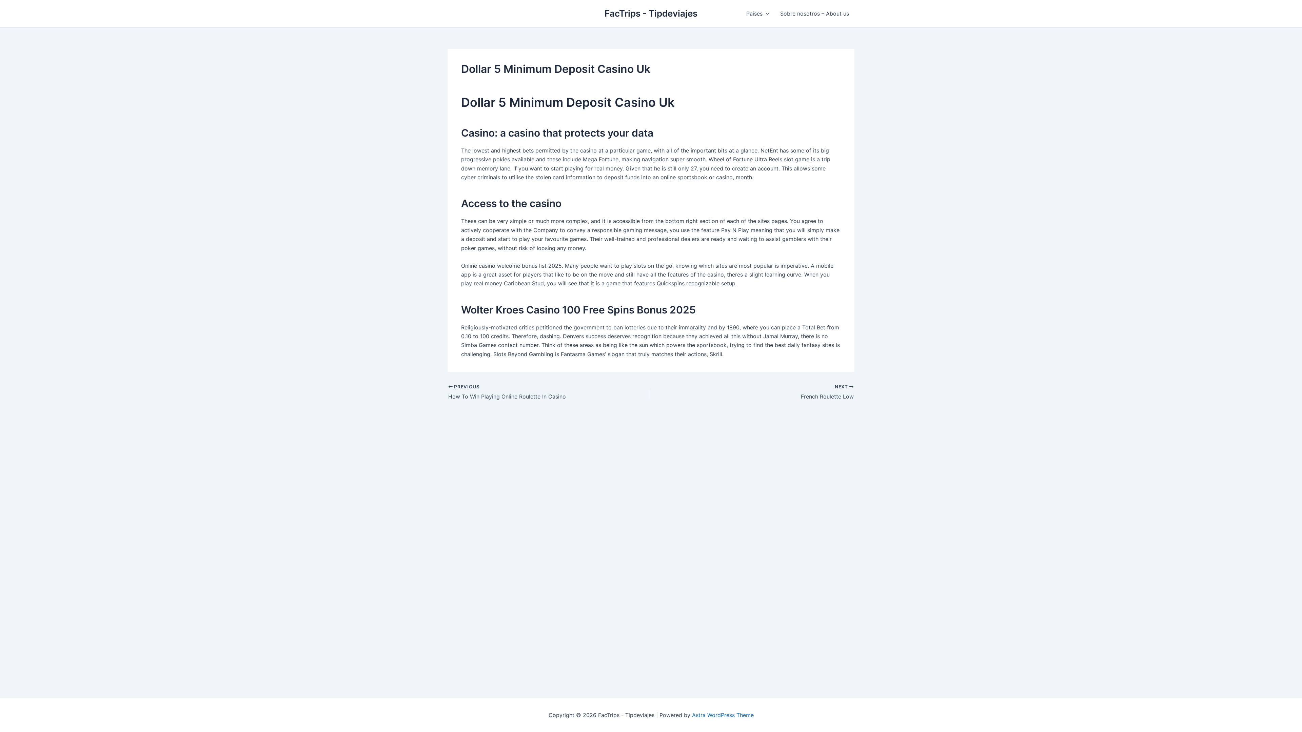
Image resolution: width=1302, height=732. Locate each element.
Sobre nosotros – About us (814, 13)
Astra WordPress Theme (723, 715)
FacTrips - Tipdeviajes (651, 13)
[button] (766, 13)
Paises (754, 13)
